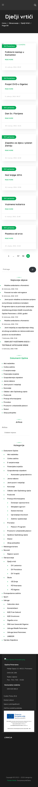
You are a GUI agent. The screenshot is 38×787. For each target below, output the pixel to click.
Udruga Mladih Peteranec (17, 628)
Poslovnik (7, 395)
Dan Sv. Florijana (14, 113)
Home (4, 23)
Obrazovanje (14, 23)
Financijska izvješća (11, 374)
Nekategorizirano (11, 547)
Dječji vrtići (25, 23)
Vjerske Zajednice (11, 640)
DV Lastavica (9, 108)
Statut (6, 409)
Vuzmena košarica (15, 204)
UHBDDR (10, 636)
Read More (9, 59)
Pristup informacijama (12, 399)
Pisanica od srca (13, 233)
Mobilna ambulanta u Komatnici (16, 285)
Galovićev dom (13, 604)
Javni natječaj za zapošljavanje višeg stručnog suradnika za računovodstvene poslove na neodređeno (18, 331)
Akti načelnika (9, 363)
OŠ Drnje (14, 582)
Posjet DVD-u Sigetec (16, 84)
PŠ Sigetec (15, 590)
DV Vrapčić (15, 574)
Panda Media (11, 780)
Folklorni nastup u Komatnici (14, 53)
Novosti (7, 550)
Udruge (7, 600)
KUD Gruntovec (13, 616)
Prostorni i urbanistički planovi (16, 406)
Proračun (7, 402)
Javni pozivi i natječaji (12, 385)
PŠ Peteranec (16, 586)
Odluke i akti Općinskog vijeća (15, 392)
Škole (9, 578)
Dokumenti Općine (19, 358)
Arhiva (4, 427)
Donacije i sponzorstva (20, 503)
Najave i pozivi (13, 554)
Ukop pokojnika (10, 413)
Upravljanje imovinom (19, 515)
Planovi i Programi (18, 527)
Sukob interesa (17, 511)
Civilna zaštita (9, 367)
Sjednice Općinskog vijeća (17, 535)
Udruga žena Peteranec (16, 632)
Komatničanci (12, 608)
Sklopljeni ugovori (18, 507)
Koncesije (7, 388)
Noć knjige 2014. (13, 175)
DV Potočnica (9, 46)
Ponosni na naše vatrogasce (15, 292)
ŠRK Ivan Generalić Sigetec (18, 624)
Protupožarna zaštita (12, 593)
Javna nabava (9, 381)
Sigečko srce (12, 620)
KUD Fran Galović (14, 612)
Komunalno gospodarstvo (21, 475)
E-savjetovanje (10, 370)
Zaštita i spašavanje (19, 519)
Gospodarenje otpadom (13, 378)
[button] (35, 5)
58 (23, 256)
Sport (6, 597)
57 (18, 256)
